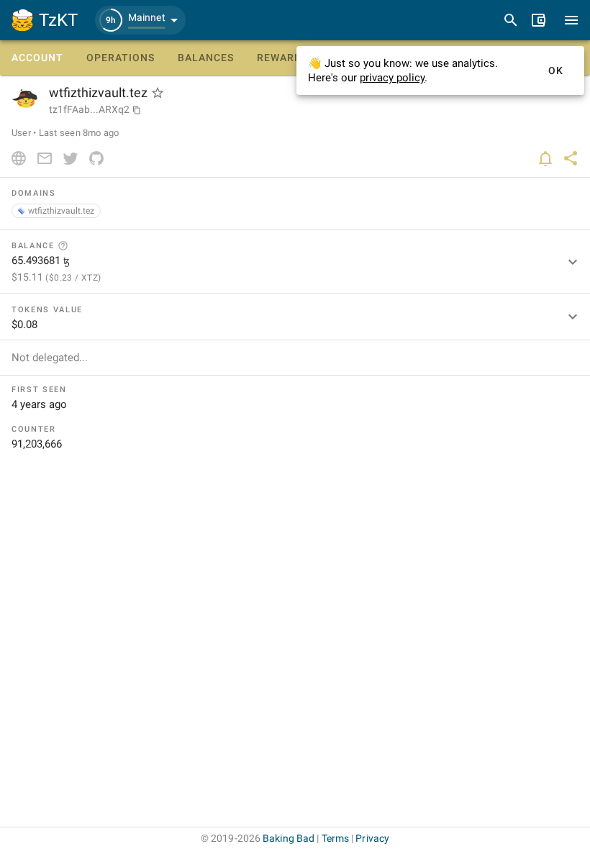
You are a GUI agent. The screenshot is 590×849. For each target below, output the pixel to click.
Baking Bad (288, 838)
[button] (140, 20)
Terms (336, 838)
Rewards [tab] (282, 57)
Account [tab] (37, 57)
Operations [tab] (120, 57)
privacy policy (392, 77)
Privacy (372, 838)
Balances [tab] (206, 57)
